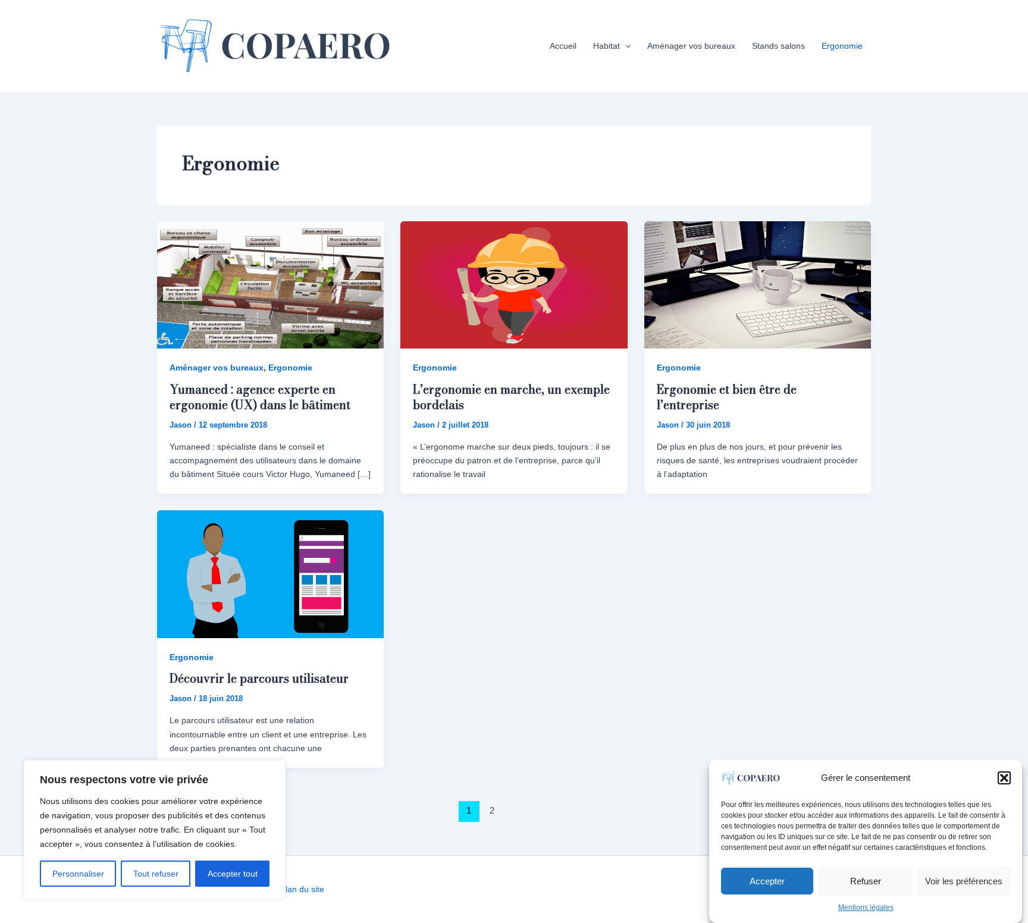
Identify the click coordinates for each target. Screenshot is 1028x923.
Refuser (865, 880)
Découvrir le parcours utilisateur (259, 678)
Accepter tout (233, 873)
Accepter (767, 880)
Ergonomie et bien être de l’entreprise (727, 397)
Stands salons (778, 46)
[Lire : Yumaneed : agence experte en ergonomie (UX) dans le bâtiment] (270, 284)
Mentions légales (866, 907)
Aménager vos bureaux (691, 46)
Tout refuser (155, 873)
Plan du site (302, 889)
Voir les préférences (963, 880)
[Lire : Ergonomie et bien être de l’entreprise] (757, 284)
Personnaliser (78, 873)
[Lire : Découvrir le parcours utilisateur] (270, 573)
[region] (155, 829)
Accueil (563, 46)
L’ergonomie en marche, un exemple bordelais (511, 397)
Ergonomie (842, 46)
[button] (1004, 778)
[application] (625, 46)
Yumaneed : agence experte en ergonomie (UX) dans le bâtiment (260, 397)
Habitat (606, 46)
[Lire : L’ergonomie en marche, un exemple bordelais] (513, 284)
